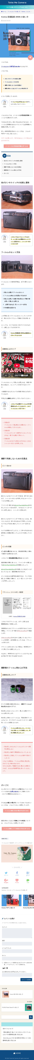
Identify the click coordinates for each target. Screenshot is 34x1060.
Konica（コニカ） (7, 890)
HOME (18, 1053)
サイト (4, 955)
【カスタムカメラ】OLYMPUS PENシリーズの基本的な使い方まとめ (17, 1039)
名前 (3, 940)
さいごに (6, 173)
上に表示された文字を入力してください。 (14, 971)
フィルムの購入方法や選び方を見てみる (17, 810)
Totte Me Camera (17, 2)
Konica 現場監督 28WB (19, 616)
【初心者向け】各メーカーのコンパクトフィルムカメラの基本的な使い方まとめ (16, 1033)
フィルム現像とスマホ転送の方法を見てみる (16, 828)
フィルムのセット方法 (10, 164)
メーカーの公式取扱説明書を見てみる (16, 146)
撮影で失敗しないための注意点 (12, 167)
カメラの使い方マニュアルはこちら (17, 7)
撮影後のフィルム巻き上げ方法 (12, 170)
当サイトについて (8, 1028)
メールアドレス (6, 948)
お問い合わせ (14, 791)
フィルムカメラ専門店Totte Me (10, 66)
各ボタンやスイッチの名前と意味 (13, 160)
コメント (4, 927)
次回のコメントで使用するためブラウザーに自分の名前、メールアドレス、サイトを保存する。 (18, 963)
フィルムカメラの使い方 (20, 890)
